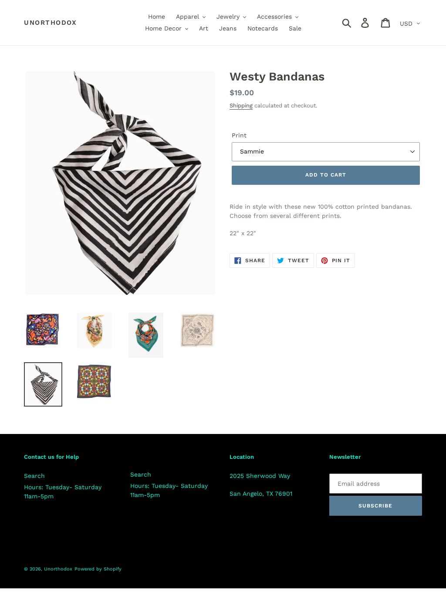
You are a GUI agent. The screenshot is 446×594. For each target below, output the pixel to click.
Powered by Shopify (98, 569)
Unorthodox (50, 23)
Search (34, 475)
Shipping (241, 105)
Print (239, 135)
